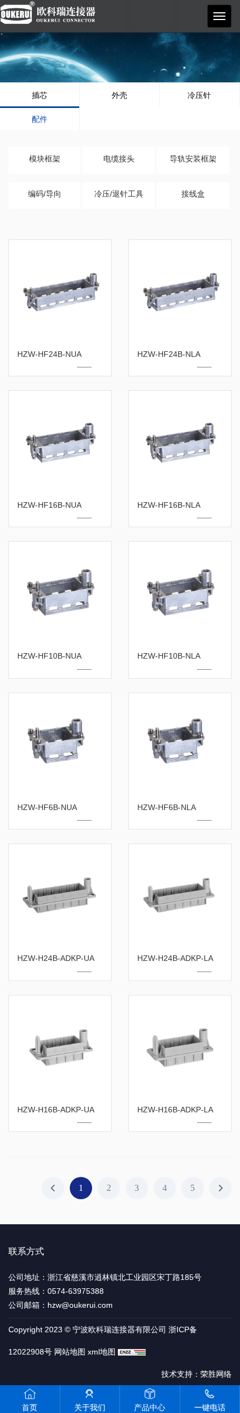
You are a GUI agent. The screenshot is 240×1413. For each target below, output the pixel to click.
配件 (39, 119)
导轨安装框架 (193, 158)
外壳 (119, 95)
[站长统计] (132, 1351)
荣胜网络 (216, 1374)
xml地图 (102, 1351)
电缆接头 (119, 158)
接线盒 (193, 193)
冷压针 (199, 95)
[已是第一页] (53, 1188)
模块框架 (44, 158)
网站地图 (69, 1351)
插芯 (39, 95)
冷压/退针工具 (118, 193)
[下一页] (220, 1188)
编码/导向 (44, 193)
